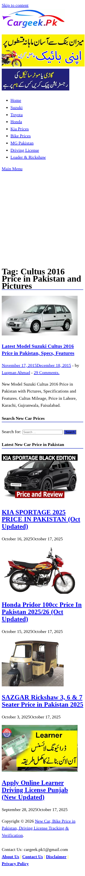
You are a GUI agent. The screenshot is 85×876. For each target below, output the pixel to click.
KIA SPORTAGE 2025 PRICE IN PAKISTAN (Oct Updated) (41, 519)
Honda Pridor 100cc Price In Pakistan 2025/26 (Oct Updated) (42, 611)
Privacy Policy (15, 863)
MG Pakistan (22, 143)
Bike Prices (20, 135)
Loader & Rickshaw (28, 157)
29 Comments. (47, 372)
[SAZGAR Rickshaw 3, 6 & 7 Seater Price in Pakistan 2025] (33, 684)
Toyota (16, 114)
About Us (10, 856)
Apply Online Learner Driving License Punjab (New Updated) (35, 789)
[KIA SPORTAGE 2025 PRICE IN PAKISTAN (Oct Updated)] (40, 499)
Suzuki (16, 107)
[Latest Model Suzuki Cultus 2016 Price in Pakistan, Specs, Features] (42, 317)
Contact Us (32, 856)
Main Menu (12, 168)
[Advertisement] (42, 216)
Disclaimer (56, 856)
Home (15, 100)
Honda (16, 121)
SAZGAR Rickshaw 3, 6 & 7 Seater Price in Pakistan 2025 (42, 701)
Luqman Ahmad (16, 372)
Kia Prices (19, 128)
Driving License (24, 150)
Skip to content (15, 5)
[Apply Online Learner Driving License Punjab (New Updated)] (40, 770)
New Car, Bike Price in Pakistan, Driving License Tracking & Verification (38, 828)
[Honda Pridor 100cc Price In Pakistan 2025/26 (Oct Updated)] (40, 592)
